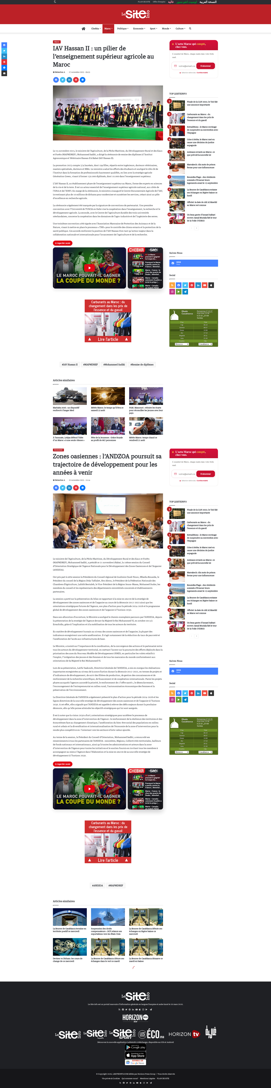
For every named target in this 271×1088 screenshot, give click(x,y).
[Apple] (140, 1009)
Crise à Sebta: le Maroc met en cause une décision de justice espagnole (201, 142)
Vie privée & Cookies (111, 1078)
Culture (179, 28)
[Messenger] (82, 80)
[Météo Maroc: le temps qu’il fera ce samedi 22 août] (108, 396)
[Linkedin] (69, 80)
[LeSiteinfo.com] (135, 14)
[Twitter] (62, 80)
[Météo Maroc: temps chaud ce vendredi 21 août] (146, 426)
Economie (138, 28)
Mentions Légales (147, 1078)
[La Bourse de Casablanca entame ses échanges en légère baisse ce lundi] (177, 193)
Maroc (107, 28)
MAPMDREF (91, 364)
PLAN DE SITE (163, 1078)
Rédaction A (60, 72)
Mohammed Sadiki (115, 364)
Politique (122, 28)
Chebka (95, 28)
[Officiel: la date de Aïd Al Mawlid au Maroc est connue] (177, 206)
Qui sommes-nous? (130, 1078)
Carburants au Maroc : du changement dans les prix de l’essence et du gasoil (200, 117)
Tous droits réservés (166, 1074)
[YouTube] (137, 1009)
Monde (165, 28)
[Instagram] (144, 1009)
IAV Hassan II (70, 364)
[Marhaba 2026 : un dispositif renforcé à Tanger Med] (70, 396)
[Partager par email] (4, 73)
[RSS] (120, 1009)
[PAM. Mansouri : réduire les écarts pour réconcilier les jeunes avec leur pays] (146, 396)
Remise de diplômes (142, 364)
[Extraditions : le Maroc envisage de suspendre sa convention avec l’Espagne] (177, 131)
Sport (152, 28)
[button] (89, 268)
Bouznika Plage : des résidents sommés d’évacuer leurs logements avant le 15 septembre (202, 180)
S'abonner (205, 66)
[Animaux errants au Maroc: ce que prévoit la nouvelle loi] (177, 156)
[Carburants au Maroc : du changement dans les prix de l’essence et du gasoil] (177, 118)
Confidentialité (202, 73)
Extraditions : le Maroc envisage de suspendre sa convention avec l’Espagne (202, 130)
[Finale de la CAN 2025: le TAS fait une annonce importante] (177, 105)
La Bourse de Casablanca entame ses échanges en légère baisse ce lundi (202, 192)
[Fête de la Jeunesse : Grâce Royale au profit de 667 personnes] (108, 426)
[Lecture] (89, 268)
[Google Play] (147, 1009)
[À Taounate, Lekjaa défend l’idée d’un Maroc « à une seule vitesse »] (70, 426)
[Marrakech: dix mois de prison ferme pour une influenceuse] (177, 168)
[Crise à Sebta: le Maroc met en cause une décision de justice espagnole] (177, 143)
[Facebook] (56, 80)
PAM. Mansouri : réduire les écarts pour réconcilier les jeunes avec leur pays (146, 410)
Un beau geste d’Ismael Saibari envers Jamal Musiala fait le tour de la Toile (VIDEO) (202, 218)
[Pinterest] (76, 80)
